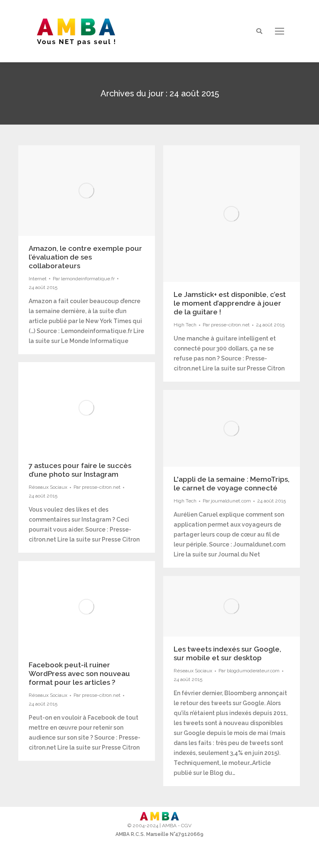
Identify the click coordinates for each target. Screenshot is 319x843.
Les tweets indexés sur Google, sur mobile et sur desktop (227, 653)
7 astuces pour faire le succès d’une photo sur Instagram (80, 469)
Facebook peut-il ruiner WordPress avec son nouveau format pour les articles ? (79, 673)
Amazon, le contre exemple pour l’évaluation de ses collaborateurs (85, 257)
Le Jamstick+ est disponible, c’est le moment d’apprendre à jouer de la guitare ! (230, 303)
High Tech (185, 325)
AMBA (169, 825)
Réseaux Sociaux (48, 487)
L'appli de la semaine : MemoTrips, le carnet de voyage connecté (232, 483)
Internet (38, 279)
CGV (186, 825)
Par (84, 279)
